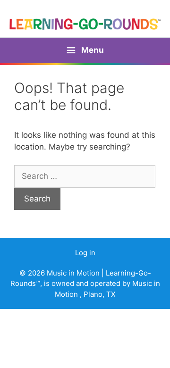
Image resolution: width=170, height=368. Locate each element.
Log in (85, 252)
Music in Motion (74, 272)
